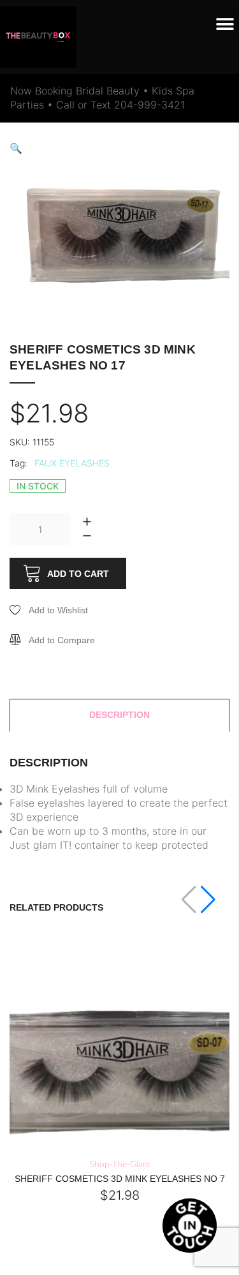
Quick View (97, 1145)
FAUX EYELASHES (72, 463)
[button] (224, 24)
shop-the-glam (120, 1164)
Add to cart (78, 574)
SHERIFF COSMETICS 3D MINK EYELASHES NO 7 (120, 1179)
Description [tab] (119, 715)
